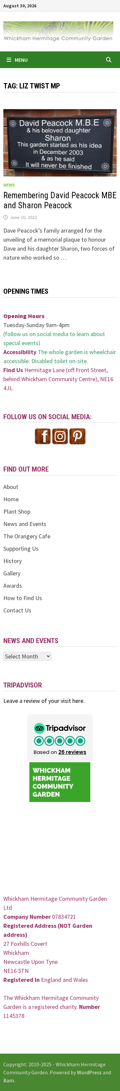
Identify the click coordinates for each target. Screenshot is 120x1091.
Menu (21, 59)
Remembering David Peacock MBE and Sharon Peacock (59, 200)
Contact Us (17, 610)
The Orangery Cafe (26, 536)
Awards (12, 585)
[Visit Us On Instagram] (60, 436)
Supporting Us (21, 548)
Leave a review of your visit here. (44, 701)
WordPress (89, 1072)
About (10, 487)
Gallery (11, 573)
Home (11, 499)
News (9, 185)
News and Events (24, 524)
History (12, 561)
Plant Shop (16, 511)
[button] (60, 738)
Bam (8, 1080)
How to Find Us (22, 598)
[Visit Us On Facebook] (42, 436)
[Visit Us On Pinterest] (77, 436)
